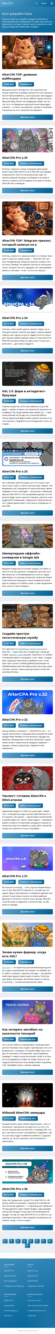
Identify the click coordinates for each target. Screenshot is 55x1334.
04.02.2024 (9, 1039)
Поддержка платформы (14, 1286)
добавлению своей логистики (31, 649)
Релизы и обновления (31, 163)
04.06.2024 (9, 882)
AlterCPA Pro (9, 1271)
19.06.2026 (9, 84)
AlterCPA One (33, 1276)
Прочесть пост (27, 117)
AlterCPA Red (33, 1281)
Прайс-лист (8, 1300)
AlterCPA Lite (33, 1271)
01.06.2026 (9, 250)
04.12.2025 (9, 323)
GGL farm (6, 967)
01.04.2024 (9, 962)
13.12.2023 (9, 1118)
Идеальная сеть (28, 1039)
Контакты (8, 1315)
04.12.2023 (9, 1194)
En (37, 3)
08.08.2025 (9, 401)
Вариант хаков (16, 654)
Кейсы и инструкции (30, 563)
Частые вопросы (11, 1310)
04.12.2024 (9, 725)
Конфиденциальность (37, 1310)
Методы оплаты (34, 1300)
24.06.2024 (9, 805)
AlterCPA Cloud (10, 1276)
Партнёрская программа (38, 1305)
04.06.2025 (9, 477)
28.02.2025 (9, 563)
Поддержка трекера (36, 1286)
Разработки (26, 84)
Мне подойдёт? (10, 1281)
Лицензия (32, 1315)
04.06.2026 (9, 163)
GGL (42, 412)
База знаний (9, 1305)
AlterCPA (7, 3)
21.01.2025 (9, 643)
